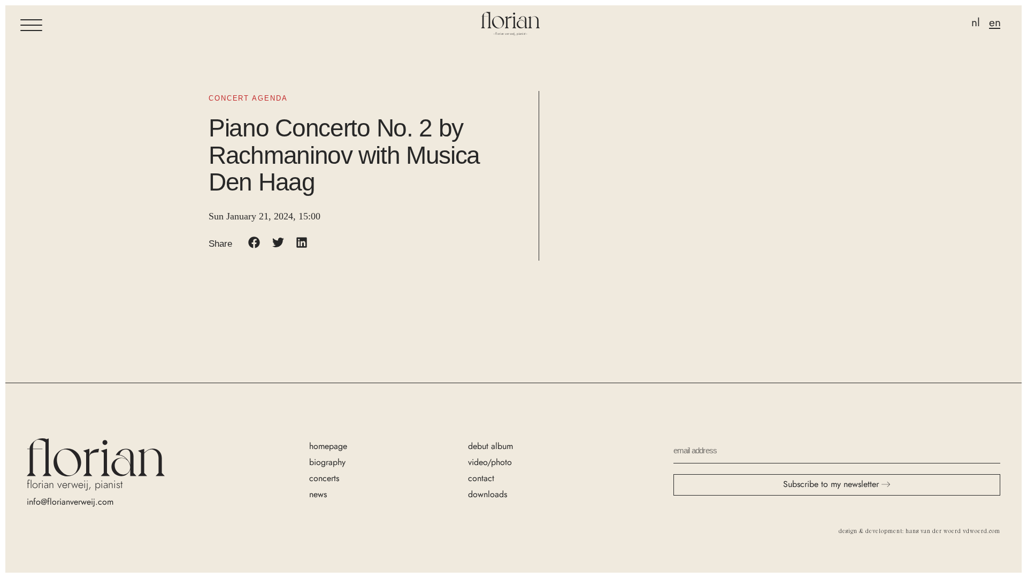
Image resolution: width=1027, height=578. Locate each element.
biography (327, 462)
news (318, 494)
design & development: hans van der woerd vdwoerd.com (919, 530)
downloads (487, 494)
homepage (328, 446)
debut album (490, 446)
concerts (324, 478)
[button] (254, 243)
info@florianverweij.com (70, 502)
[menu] (31, 25)
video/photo (490, 462)
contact (481, 478)
